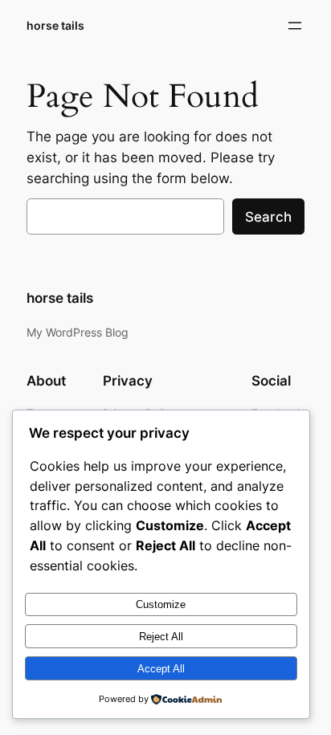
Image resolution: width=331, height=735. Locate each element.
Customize (161, 604)
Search (268, 217)
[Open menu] (294, 25)
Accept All (161, 669)
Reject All (161, 637)
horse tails (55, 25)
